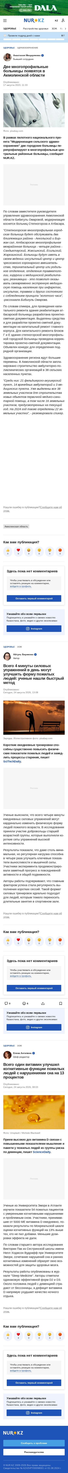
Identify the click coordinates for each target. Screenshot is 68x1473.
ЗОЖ (54, 28)
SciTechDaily (12, 761)
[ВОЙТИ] (63, 20)
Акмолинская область (16, 526)
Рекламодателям (34, 1452)
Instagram (36, 628)
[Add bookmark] (61, 1003)
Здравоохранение (27, 48)
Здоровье (9, 28)
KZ (56, 20)
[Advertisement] (34, 184)
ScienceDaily (41, 1152)
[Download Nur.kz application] (34, 8)
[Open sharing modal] (43, 1003)
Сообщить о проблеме (34, 1443)
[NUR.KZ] (34, 20)
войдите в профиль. (21, 586)
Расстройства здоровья (35, 28)
